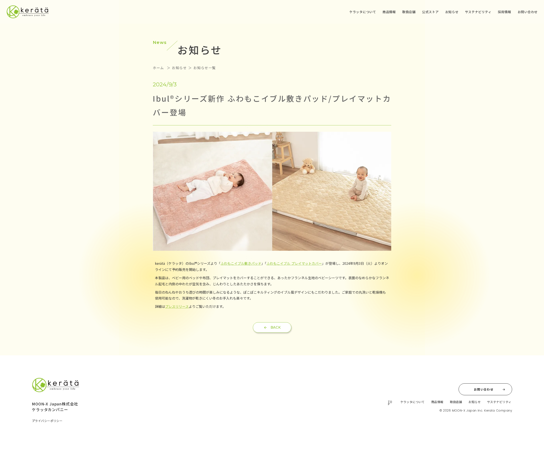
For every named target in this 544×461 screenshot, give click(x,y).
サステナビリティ (478, 11)
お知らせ (452, 11)
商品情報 (389, 11)
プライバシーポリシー (47, 421)
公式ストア (430, 11)
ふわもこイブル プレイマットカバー (294, 263)
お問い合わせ (528, 11)
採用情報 (504, 11)
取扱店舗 (409, 11)
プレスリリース (177, 306)
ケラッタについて (362, 11)
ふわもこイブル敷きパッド (241, 263)
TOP (390, 403)
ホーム (159, 67)
